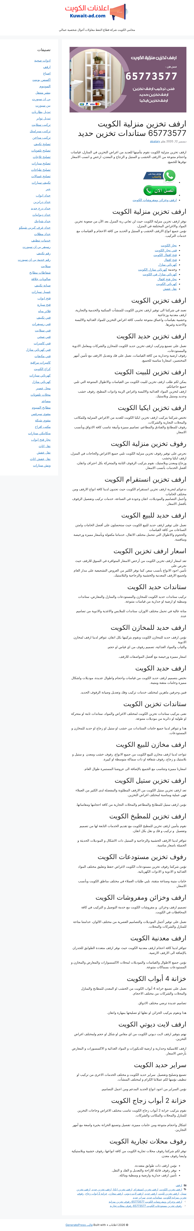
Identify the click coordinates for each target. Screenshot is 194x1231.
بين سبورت (43, 105)
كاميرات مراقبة (40, 362)
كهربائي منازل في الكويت (160, 274)
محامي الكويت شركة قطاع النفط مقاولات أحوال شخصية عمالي (97, 30)
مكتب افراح (43, 427)
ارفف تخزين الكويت (171, 1189)
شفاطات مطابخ (40, 272)
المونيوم (45, 86)
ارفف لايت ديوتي (133, 1193)
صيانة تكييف (42, 285)
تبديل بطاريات (41, 112)
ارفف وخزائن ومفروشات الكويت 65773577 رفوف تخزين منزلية (145, 1201)
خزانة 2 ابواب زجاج (96, 1193)
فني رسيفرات (41, 324)
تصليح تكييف (42, 144)
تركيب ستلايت (41, 125)
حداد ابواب (43, 195)
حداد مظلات (42, 234)
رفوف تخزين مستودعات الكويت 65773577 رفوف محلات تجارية (146, 1205)
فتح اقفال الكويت (165, 255)
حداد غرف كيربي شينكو (35, 227)
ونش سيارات (42, 465)
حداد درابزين (42, 202)
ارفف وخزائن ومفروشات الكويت (155, 200)
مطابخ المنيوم (41, 407)
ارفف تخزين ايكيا (122, 1189)
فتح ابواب (44, 298)
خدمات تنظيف (41, 240)
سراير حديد (139, 1197)
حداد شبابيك (42, 221)
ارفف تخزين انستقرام (146, 1189)
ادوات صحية (42, 60)
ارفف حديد (151, 1193)
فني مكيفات (42, 356)
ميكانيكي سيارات (39, 433)
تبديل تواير (43, 118)
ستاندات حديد (154, 1197)
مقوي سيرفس (41, 414)
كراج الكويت (42, 369)
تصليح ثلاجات (42, 157)
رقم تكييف (44, 253)
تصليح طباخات (41, 170)
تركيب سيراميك (40, 131)
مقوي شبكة (43, 420)
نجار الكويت (169, 245)
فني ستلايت (43, 330)
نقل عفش (170, 289)
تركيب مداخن (41, 137)
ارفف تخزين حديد (102, 1189)
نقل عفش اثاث (40, 459)
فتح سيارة (44, 305)
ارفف (179, 1185)
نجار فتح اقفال (167, 279)
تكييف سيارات (41, 182)
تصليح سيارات (41, 163)
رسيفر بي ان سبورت (37, 247)
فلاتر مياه (44, 311)
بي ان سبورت (41, 99)
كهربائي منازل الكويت (152, 269)
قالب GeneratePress (79, 1225)
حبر (48, 189)
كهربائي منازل (167, 264)
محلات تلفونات (41, 395)
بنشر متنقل (43, 93)
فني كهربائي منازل (38, 350)
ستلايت (46, 266)
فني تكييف (44, 317)
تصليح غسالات (41, 176)
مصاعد (46, 401)
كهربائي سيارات (40, 375)
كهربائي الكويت (166, 284)
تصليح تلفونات (41, 150)
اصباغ (47, 73)
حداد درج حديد (41, 208)
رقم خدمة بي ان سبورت (34, 260)
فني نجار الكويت (166, 250)
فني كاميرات (42, 343)
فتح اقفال (170, 260)
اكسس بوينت (41, 80)
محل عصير (43, 388)
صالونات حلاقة (41, 279)
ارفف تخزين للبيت (169, 1193)
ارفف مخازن (116, 1193)
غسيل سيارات (41, 292)
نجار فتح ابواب (41, 440)
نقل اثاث (45, 446)
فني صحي (44, 337)
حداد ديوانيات (41, 215)
